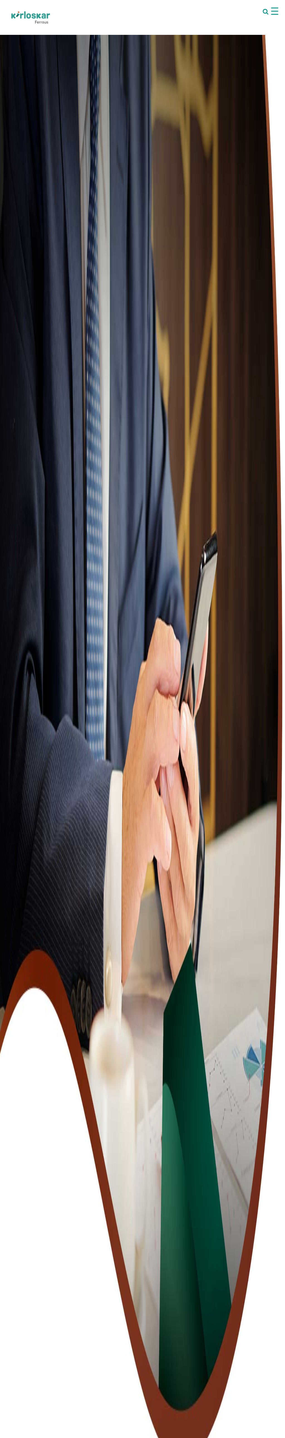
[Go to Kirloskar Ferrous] (30, 17)
